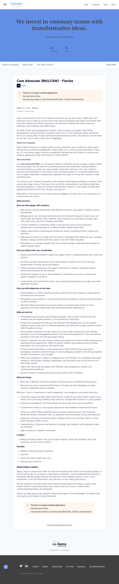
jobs (27, 65)
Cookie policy (65, 550)
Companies (96, 5)
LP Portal (69, 567)
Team (86, 5)
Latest (113, 5)
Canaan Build (57, 567)
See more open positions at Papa (59, 525)
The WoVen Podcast (97, 567)
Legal (41, 573)
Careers (45, 567)
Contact (35, 567)
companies (10, 65)
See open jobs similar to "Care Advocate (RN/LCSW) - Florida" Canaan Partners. (53, 99)
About (106, 5)
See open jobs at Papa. (32, 96)
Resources (81, 567)
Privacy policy (54, 550)
